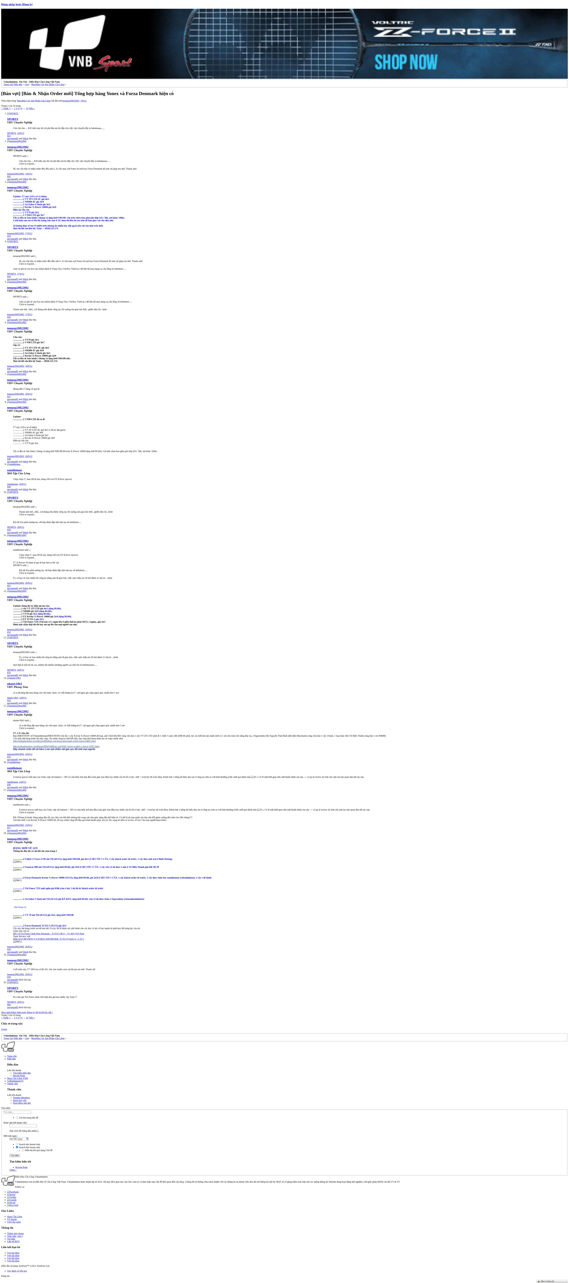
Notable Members (21, 1097)
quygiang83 (12, 138)
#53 (9, 672)
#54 (9, 700)
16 (27, 108)
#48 (9, 459)
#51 (9, 585)
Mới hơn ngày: (10, 1136)
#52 (9, 632)
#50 (9, 530)
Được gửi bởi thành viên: (15, 1122)
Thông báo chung (15, 1233)
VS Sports (12, 1219)
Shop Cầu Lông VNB (17, 1078)
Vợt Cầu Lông (14, 1222)
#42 (9, 176)
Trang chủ (12, 1056)
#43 (9, 236)
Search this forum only (29, 1147)
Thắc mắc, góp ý (15, 1236)
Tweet (4, 1029)
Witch (25, 138)
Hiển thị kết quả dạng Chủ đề (38, 1150)
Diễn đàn (11, 1058)
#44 (9, 276)
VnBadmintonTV (15, 1081)
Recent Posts (19, 1075)
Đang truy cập (19, 1100)
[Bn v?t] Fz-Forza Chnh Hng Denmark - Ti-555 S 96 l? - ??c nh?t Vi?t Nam (48, 933)
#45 (9, 317)
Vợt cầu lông (13, 1253)
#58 (9, 949)
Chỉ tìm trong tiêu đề (28, 1117)
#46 (9, 369)
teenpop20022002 (70, 101)
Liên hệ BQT (13, 1241)
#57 (9, 828)
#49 (9, 487)
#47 (9, 396)
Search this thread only (29, 1144)
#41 (9, 136)
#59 (9, 977)
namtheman (14, 470)
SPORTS (12, 119)
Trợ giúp (11, 1239)
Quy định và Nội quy (17, 1271)
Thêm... (13, 1170)
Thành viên (12, 1083)
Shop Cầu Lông (14, 1216)
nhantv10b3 (14, 683)
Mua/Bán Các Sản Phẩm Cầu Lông (33, 101)
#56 (9, 784)
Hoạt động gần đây (22, 1103)
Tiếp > (32, 108)
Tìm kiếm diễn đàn (22, 1073)
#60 (9, 1004)
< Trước (5, 108)
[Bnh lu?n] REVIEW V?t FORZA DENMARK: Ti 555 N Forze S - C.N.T (48, 939)
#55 (9, 757)
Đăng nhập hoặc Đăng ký (17, 4)
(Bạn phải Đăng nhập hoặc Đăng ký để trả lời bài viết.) (27, 1012)
